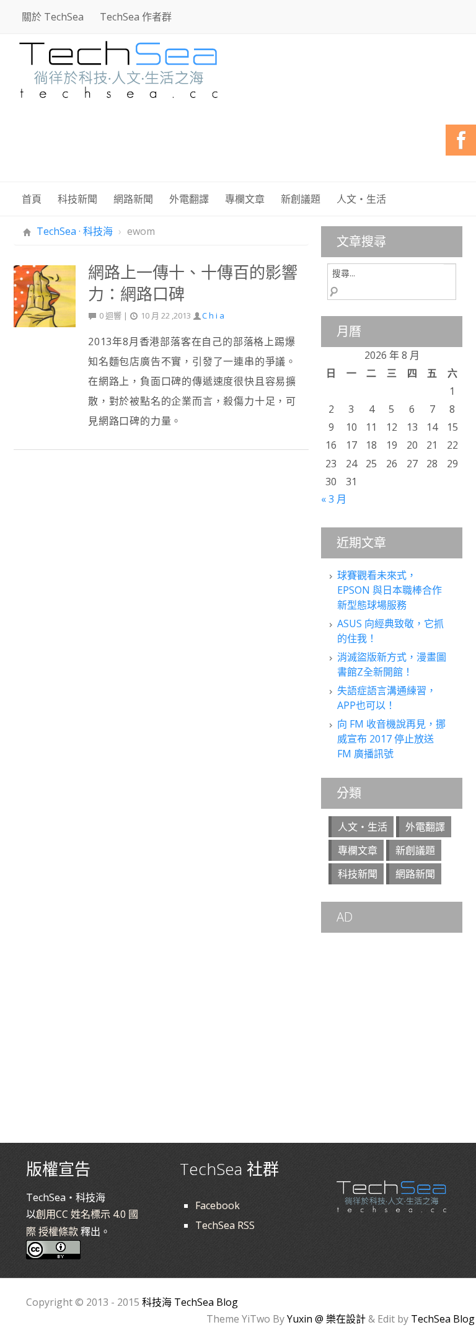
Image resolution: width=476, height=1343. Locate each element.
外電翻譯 (189, 199)
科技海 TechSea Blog (190, 1302)
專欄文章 (245, 199)
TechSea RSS (225, 1225)
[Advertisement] (236, 149)
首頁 (32, 199)
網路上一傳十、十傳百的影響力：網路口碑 (193, 283)
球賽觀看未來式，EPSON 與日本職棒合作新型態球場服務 (389, 590)
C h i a (213, 315)
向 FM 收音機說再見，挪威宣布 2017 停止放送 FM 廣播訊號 (391, 738)
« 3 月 (333, 499)
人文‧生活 (361, 199)
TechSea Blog (443, 1319)
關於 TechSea (53, 17)
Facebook (217, 1205)
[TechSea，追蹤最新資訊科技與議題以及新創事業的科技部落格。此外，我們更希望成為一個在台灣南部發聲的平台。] (119, 68)
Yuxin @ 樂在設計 (326, 1319)
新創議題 (300, 199)
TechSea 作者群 (136, 17)
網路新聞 (133, 199)
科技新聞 (77, 199)
